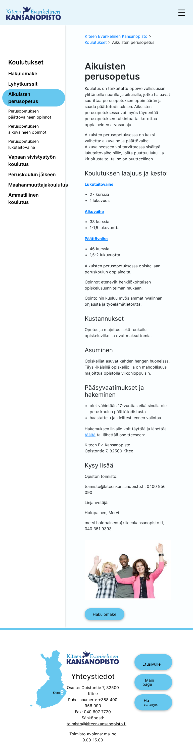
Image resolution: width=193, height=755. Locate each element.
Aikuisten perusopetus (23, 97)
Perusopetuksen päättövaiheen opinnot (29, 114)
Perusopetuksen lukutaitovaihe (23, 144)
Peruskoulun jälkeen (32, 174)
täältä (90, 434)
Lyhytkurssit (22, 84)
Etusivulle (151, 662)
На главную (150, 702)
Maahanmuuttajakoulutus (36, 185)
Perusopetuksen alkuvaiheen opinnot (27, 129)
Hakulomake (22, 73)
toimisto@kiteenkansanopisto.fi (96, 723)
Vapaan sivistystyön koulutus (32, 160)
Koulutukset (25, 62)
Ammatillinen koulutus (23, 198)
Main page (148, 682)
